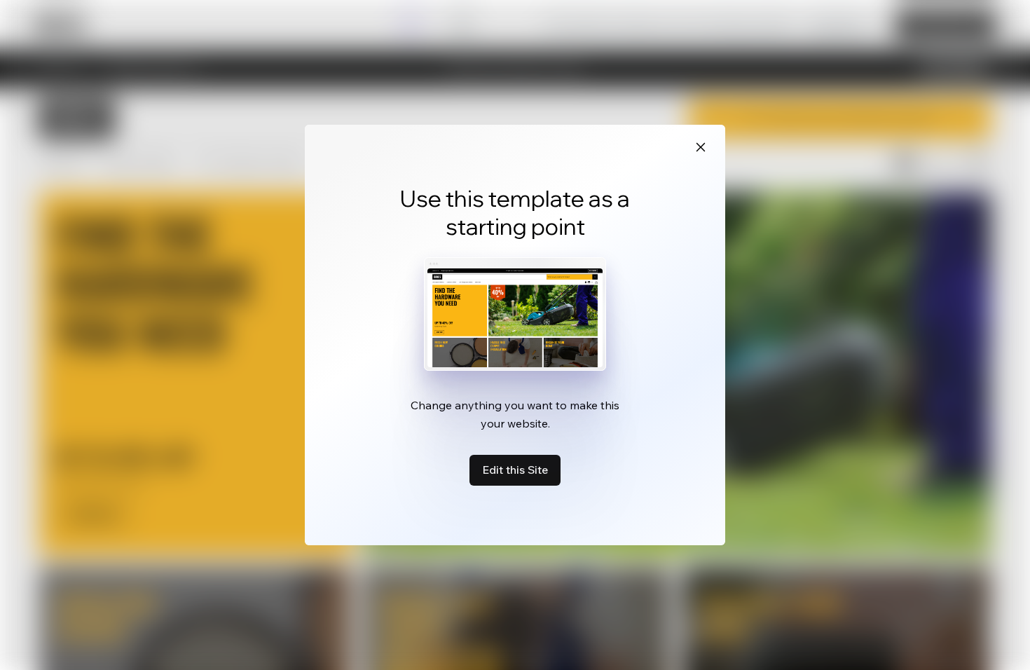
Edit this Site (515, 470)
